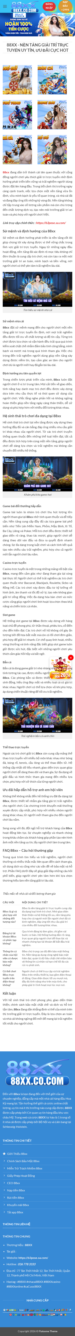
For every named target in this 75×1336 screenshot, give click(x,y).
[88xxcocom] (25, 6)
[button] (5, 6)
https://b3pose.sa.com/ (51, 222)
